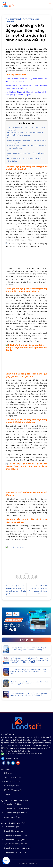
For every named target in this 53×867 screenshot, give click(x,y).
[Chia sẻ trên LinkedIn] (36, 577)
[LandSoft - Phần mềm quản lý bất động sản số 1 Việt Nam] (14, 4)
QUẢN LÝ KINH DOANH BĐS (15, 801)
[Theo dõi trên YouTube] (18, 763)
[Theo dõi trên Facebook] (3, 763)
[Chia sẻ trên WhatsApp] (17, 577)
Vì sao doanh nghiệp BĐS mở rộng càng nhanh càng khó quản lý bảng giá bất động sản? (29, 694)
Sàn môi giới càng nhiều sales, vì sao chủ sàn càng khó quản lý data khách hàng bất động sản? (28, 671)
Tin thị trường (15, 19)
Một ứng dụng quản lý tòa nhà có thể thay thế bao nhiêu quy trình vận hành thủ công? (28, 649)
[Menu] (50, 4)
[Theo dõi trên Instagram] (8, 763)
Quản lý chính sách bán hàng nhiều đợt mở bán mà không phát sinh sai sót (29, 683)
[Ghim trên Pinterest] (32, 577)
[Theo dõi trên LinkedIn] (13, 763)
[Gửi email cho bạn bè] (28, 577)
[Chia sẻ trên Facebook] (20, 577)
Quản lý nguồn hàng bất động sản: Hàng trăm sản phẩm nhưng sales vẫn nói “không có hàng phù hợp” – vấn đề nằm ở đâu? (29, 660)
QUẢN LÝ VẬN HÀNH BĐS (13, 823)
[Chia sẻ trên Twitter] (24, 577)
